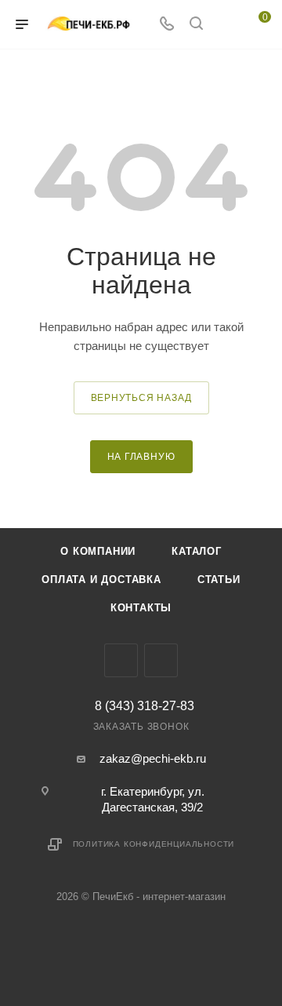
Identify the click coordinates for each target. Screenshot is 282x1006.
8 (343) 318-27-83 (144, 706)
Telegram (121, 660)
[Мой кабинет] (226, 24)
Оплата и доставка (101, 579)
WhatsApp (161, 660)
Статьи (218, 579)
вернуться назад (141, 397)
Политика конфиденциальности (154, 844)
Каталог (197, 551)
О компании (98, 551)
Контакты (141, 608)
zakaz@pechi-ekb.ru (152, 758)
